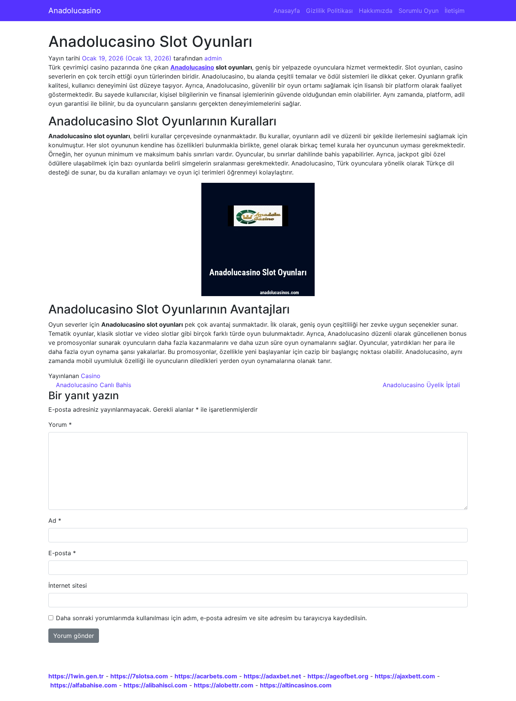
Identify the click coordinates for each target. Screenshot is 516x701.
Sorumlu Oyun (419, 10)
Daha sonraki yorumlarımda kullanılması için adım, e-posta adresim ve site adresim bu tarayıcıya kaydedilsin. (211, 618)
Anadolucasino (74, 10)
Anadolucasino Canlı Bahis (92, 385)
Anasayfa (286, 10)
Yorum (60, 424)
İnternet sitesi (67, 585)
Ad (54, 520)
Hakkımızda (375, 10)
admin (213, 58)
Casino (90, 376)
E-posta (62, 553)
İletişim (455, 10)
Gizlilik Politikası (329, 10)
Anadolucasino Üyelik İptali (422, 385)
